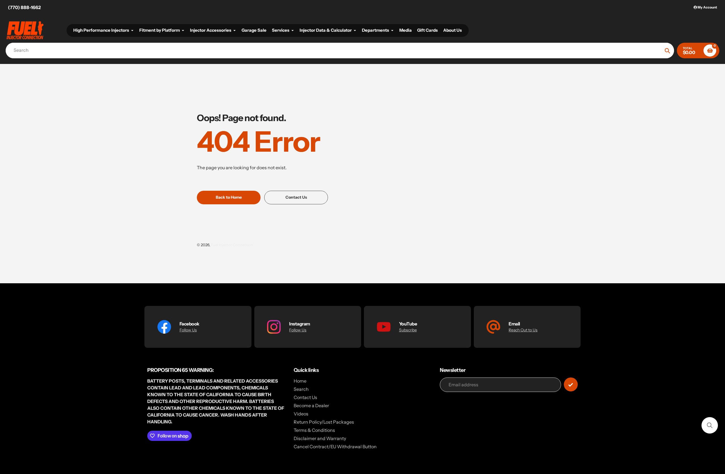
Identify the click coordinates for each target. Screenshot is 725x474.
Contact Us (305, 397)
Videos (301, 414)
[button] (709, 425)
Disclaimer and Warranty (320, 438)
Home (300, 381)
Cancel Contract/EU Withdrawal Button (335, 446)
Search (301, 389)
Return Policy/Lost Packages (324, 422)
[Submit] (571, 384)
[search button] (667, 50)
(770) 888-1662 (24, 7)
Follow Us (188, 330)
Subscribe (408, 330)
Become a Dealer (311, 405)
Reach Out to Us (523, 330)
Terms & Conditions (314, 430)
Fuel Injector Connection (232, 245)
